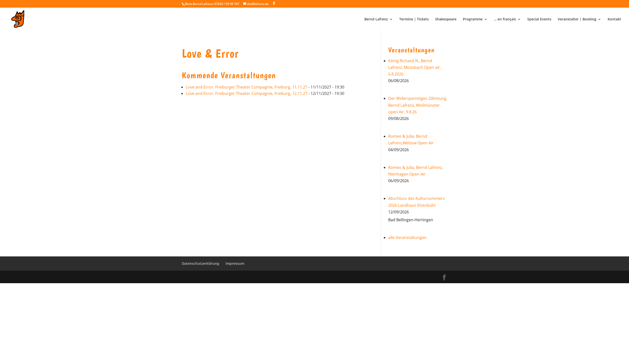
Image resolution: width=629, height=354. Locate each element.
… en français (505, 19)
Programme (473, 19)
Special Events (539, 19)
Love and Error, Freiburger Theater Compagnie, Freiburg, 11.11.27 (246, 87)
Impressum (235, 263)
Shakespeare (446, 19)
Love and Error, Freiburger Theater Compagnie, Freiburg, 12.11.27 (246, 93)
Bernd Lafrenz (376, 19)
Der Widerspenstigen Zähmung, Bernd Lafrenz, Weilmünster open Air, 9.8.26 (417, 105)
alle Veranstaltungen (407, 237)
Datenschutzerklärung (200, 263)
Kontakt (614, 19)
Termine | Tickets (414, 19)
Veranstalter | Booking (577, 19)
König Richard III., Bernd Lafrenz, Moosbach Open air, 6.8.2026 (414, 67)
